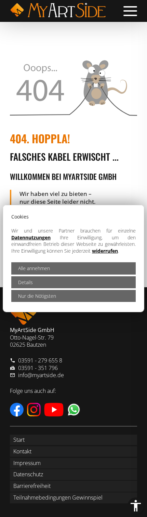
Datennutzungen (31, 237)
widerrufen (105, 251)
